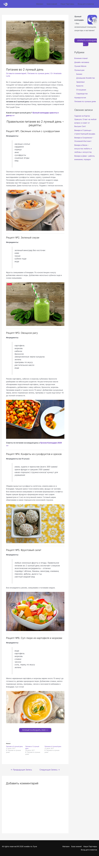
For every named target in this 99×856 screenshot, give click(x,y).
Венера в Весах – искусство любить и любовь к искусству (83, 148)
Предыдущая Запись (21, 770)
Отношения (81, 90)
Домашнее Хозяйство (85, 78)
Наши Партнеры (67, 4)
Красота (79, 86)
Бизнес (79, 74)
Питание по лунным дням (38, 73)
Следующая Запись (50, 770)
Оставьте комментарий (16, 73)
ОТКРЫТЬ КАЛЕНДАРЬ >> (87, 42)
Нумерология (80, 98)
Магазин (39, 4)
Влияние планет (81, 58)
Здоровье (80, 82)
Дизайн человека (81, 62)
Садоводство (82, 94)
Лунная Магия (80, 66)
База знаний (52, 4)
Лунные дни (79, 70)
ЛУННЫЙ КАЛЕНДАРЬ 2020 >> (35, 730)
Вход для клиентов (86, 4)
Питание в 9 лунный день (14, 746)
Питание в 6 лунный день (53, 746)
